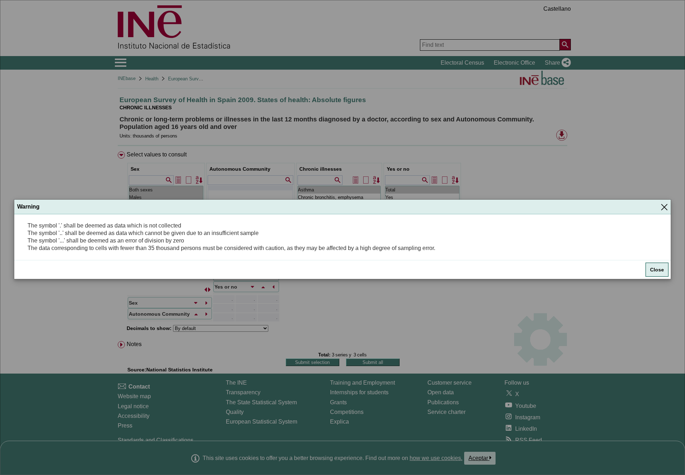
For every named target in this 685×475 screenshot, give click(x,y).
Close (657, 269)
